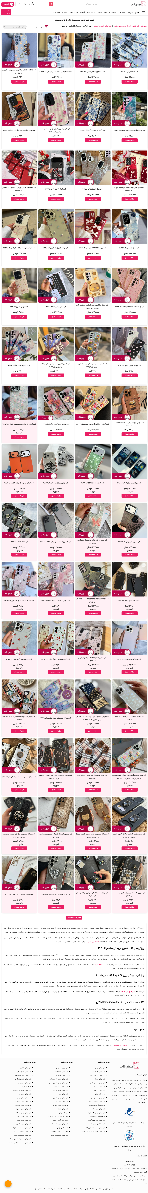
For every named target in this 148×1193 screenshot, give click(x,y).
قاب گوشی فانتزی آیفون (23, 1071)
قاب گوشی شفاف (63, 1109)
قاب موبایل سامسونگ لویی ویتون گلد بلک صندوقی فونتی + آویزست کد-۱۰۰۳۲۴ (92, 718)
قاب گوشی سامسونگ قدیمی (22, 1135)
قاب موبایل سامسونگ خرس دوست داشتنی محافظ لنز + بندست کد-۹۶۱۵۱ (92, 836)
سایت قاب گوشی (100, 1094)
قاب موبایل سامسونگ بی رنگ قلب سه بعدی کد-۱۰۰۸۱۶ (129, 718)
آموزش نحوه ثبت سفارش (77, 12)
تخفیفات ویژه (91, 12)
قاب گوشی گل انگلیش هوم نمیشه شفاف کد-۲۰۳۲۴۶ (19, 424)
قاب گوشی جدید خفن (98, 1071)
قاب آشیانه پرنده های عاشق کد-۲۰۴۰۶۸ (92, 71)
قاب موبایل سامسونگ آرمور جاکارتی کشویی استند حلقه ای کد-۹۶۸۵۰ (129, 836)
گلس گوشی (117, 1084)
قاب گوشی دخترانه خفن (97, 1075)
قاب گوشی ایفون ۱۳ (99, 1109)
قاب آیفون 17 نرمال (99, 1090)
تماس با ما (56, 12)
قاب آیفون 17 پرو (99, 1086)
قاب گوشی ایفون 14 (62, 1094)
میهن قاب (144, 26)
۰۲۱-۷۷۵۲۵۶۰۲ (129, 1161)
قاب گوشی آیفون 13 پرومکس (22, 1090)
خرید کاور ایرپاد (26, 1086)
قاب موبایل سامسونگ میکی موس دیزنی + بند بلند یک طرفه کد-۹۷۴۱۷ (55, 777)
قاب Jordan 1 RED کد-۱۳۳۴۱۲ (55, 189)
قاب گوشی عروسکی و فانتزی (122, 26)
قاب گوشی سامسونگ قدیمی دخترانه (20, 1142)
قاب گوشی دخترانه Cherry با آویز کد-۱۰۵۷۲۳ (55, 659)
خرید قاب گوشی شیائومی (97, 1105)
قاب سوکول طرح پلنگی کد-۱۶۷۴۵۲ (129, 541)
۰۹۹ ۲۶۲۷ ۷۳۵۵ (129, 1165)
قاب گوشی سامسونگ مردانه (22, 1131)
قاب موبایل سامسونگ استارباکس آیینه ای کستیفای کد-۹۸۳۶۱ (18, 718)
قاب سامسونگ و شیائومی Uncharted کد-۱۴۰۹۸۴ (19, 130)
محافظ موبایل (98, 964)
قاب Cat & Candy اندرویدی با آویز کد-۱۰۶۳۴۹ (19, 600)
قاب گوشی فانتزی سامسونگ (102, 26)
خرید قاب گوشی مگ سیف (97, 1116)
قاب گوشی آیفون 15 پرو (60, 1090)
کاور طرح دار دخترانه (128, 991)
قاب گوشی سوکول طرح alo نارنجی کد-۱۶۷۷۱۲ (19, 483)
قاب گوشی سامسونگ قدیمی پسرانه (20, 1139)
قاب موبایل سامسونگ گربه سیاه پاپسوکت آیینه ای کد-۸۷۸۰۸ (92, 894)
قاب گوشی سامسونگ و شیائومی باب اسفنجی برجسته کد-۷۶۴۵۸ (92, 365)
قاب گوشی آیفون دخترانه (23, 1109)
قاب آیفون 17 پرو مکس (97, 1083)
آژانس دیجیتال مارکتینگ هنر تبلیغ (45, 1188)
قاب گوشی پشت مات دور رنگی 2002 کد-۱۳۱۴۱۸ (55, 541)
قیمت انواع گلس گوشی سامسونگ (57, 1116)
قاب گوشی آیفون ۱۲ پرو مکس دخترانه (93, 1131)
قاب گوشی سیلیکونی (24, 1083)
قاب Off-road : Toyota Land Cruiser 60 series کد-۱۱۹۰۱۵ (92, 600)
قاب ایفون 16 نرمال (62, 1068)
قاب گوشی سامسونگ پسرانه (59, 1135)
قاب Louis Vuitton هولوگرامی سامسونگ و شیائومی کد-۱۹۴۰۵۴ (19, 71)
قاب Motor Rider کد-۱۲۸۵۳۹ (18, 541)
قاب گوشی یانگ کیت (61, 1071)
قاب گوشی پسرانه (99, 1079)
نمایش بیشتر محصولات (74, 917)
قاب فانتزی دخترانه (93, 941)
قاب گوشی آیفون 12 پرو (60, 1098)
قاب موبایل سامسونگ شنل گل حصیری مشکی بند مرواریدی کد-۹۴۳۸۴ (19, 836)
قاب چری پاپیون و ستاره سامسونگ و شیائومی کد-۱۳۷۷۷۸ (129, 189)
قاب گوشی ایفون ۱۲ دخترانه (59, 1124)
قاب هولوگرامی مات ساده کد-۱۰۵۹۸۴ (129, 659)
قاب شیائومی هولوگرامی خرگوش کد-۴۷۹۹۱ (55, 424)
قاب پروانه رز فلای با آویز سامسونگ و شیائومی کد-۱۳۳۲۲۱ (92, 542)
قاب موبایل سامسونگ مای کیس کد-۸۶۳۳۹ (19, 894)
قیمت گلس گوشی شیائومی (59, 1131)
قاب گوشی (136, 26)
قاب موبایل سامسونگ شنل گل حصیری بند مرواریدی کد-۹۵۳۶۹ (55, 836)
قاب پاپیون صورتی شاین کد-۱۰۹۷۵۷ (129, 365)
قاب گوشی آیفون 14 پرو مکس (58, 1083)
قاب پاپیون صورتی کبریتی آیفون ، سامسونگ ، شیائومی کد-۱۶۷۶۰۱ (55, 130)
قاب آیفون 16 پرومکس (98, 1098)
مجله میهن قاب (102, 12)
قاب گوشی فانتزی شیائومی (23, 1079)
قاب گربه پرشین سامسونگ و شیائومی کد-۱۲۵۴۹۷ (19, 248)
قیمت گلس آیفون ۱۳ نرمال (59, 1120)
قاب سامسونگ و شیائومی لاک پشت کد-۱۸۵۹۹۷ (129, 130)
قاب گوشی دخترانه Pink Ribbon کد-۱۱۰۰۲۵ (55, 600)
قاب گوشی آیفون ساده (24, 1120)
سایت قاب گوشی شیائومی (23, 1105)
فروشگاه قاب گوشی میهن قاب (137, 1080)
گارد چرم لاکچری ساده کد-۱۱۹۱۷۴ (129, 600)
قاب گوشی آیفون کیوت (24, 1116)
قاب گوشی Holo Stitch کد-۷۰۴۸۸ (18, 365)
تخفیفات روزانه (7, 12)
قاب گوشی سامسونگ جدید (96, 1101)
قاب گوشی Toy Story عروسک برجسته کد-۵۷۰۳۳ (92, 424)
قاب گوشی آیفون (100, 1068)
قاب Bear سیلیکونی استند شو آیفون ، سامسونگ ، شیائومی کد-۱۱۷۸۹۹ (92, 307)
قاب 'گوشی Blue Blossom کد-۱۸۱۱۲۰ (92, 130)
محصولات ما (112, 12)
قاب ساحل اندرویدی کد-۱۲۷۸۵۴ (129, 248)
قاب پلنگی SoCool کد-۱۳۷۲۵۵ (92, 189)
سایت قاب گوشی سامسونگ (22, 1101)
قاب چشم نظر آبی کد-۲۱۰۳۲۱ (129, 71)
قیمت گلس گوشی (62, 1128)
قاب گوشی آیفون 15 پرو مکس (58, 1079)
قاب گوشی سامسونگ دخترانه (22, 1128)
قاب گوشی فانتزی (25, 1068)
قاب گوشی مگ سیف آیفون (96, 1120)
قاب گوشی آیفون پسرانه (23, 1113)
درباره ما (64, 12)
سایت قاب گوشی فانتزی (60, 1105)
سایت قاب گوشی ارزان (61, 1101)
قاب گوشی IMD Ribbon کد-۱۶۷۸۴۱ (92, 483)
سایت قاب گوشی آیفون (24, 1098)
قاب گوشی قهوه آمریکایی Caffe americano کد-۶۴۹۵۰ (129, 424)
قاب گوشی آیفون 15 (62, 1075)
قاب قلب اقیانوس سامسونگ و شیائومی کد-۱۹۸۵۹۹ (55, 71)
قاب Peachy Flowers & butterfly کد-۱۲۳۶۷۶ (129, 306)
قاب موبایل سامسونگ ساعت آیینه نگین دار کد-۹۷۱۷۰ (19, 777)
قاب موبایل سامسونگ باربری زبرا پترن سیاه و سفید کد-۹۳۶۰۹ (129, 894)
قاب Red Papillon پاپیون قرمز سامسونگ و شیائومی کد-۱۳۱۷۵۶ (19, 189)
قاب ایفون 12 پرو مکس (60, 1086)
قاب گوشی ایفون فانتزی (23, 1124)
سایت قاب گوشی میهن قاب (87, 1188)
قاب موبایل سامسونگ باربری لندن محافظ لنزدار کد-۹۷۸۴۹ (92, 777)
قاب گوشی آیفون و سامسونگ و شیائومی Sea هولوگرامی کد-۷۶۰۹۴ (55, 365)
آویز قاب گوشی (63, 1113)
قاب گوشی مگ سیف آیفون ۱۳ (95, 1128)
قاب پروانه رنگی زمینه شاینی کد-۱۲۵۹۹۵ (55, 248)
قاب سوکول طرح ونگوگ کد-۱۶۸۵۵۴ (129, 483)
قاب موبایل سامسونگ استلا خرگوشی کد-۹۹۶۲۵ (55, 718)
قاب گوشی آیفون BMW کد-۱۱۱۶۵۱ (55, 306)
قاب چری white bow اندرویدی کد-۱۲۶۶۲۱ (92, 248)
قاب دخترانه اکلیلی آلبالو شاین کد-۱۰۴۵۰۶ (19, 659)
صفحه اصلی (122, 12)
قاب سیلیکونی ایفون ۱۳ (98, 1124)
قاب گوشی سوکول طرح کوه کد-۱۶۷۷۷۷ (55, 483)
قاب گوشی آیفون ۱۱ (25, 1094)
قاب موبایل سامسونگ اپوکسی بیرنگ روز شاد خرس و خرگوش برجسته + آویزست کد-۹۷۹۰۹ (129, 777)
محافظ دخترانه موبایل (120, 1045)
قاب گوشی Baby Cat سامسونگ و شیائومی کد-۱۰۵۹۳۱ (92, 659)
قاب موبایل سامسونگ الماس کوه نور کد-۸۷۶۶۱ (55, 894)
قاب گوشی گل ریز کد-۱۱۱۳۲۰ (19, 306)
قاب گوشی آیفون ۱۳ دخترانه (96, 1113)
